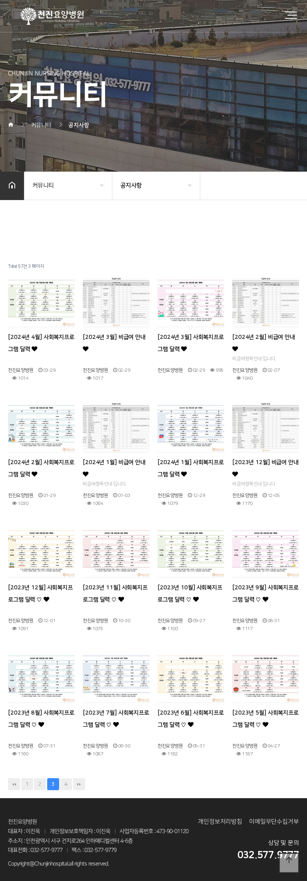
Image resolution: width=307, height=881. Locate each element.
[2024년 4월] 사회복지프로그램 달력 (41, 343)
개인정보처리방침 (220, 821)
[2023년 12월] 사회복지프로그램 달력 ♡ (40, 594)
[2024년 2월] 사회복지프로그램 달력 (41, 468)
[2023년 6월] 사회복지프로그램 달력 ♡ (190, 719)
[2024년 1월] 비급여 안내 (114, 462)
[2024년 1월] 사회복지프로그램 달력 (190, 468)
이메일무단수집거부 (274, 821)
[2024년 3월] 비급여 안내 (114, 337)
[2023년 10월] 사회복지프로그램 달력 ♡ (189, 594)
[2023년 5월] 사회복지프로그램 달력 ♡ (265, 719)
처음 (14, 784)
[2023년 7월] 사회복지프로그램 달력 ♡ (116, 719)
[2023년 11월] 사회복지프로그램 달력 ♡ (115, 594)
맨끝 (79, 784)
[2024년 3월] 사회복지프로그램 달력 (190, 343)
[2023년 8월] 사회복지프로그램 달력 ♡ (41, 719)
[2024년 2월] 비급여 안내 (263, 337)
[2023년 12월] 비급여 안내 (265, 462)
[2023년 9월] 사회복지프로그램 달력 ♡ (265, 594)
